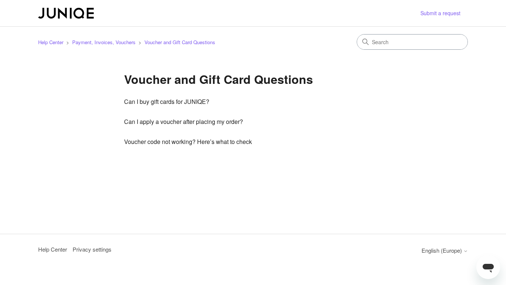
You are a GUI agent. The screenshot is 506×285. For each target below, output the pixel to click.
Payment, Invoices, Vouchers (104, 42)
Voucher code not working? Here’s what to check (188, 141)
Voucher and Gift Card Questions (179, 42)
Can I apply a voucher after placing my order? (183, 121)
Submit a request (440, 13)
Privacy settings (92, 249)
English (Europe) (442, 250)
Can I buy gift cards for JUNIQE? (166, 101)
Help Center (50, 42)
